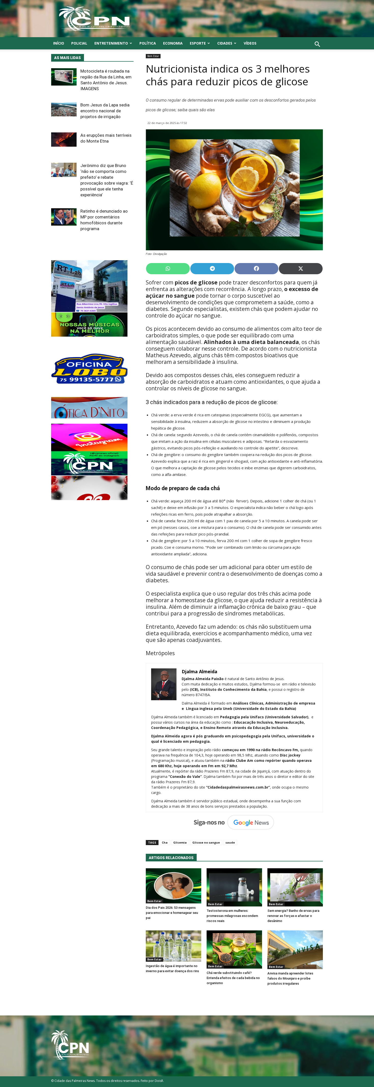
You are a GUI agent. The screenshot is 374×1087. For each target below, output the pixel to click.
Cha (165, 842)
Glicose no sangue (206, 842)
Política (147, 43)
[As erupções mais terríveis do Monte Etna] (64, 139)
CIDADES (224, 43)
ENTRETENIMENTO (111, 43)
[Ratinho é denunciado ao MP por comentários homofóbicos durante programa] (64, 217)
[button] (317, 49)
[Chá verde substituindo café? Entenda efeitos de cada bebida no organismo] (234, 949)
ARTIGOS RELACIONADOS (171, 858)
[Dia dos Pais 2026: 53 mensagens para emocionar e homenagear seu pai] (173, 885)
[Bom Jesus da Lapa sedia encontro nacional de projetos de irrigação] (64, 109)
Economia (173, 43)
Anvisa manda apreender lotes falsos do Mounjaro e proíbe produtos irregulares (290, 978)
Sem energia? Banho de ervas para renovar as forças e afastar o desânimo (293, 916)
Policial (79, 43)
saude (230, 842)
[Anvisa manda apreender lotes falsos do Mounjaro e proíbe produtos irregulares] (295, 949)
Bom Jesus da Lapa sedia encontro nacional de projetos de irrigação (105, 110)
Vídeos (250, 43)
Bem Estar (153, 56)
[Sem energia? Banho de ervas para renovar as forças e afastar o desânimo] (295, 887)
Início (58, 43)
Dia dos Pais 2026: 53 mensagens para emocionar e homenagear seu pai (172, 913)
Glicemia (180, 842)
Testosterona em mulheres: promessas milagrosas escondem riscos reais (232, 916)
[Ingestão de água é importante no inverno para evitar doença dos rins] (173, 946)
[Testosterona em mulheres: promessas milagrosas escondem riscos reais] (234, 887)
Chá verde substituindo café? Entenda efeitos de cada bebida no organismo (233, 978)
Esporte (198, 43)
